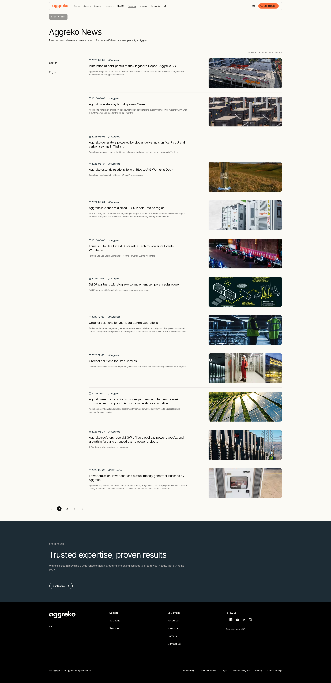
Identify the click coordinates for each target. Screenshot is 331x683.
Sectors (113, 612)
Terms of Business (208, 670)
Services (114, 628)
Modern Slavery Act (241, 670)
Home (53, 17)
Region (53, 72)
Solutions (114, 620)
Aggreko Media (237, 620)
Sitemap (258, 670)
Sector (53, 62)
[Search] (164, 6)
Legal (224, 670)
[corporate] (60, 6)
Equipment (174, 612)
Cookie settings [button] (275, 670)
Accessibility (188, 670)
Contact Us (174, 643)
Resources (174, 620)
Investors (173, 628)
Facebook (230, 620)
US (253, 6)
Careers (172, 636)
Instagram (250, 620)
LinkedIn (243, 620)
